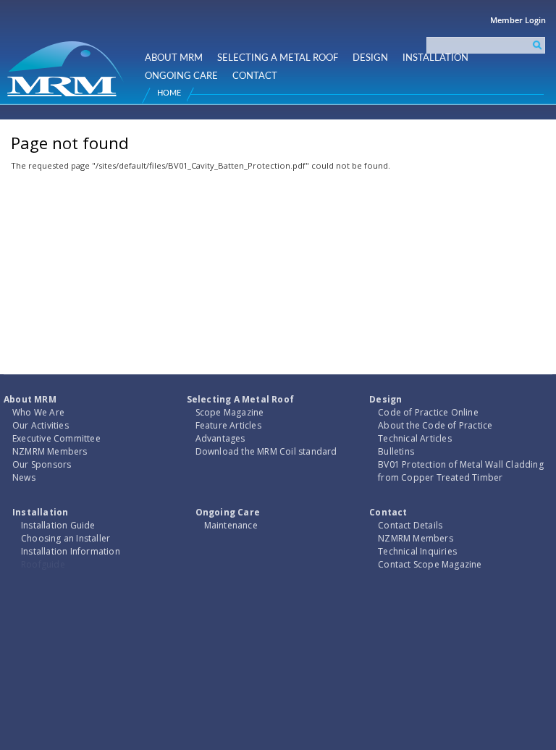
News (23, 477)
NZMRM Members (50, 451)
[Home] (67, 62)
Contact (254, 76)
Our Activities (40, 425)
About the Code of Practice (435, 425)
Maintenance (231, 525)
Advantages (220, 438)
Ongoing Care (181, 76)
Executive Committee (56, 438)
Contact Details (410, 525)
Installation (435, 58)
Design (370, 58)
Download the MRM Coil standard (266, 451)
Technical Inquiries (417, 551)
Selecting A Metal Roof (277, 58)
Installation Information (70, 551)
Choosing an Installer (65, 538)
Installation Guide (58, 525)
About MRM (174, 58)
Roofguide (43, 564)
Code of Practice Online (428, 412)
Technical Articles (415, 438)
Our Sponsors (41, 464)
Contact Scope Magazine (429, 564)
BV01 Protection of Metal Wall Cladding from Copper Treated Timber (461, 471)
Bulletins (396, 451)
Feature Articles (228, 425)
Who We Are (38, 412)
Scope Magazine (229, 412)
